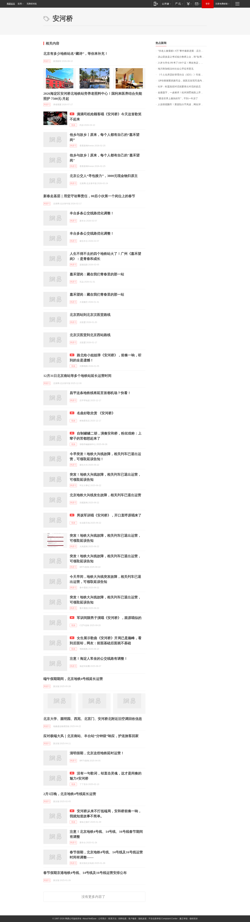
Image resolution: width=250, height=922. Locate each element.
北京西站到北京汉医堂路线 (90, 315)
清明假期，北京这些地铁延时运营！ (97, 753)
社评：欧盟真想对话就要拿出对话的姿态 (179, 86)
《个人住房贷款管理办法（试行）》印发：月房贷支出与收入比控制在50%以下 (182, 74)
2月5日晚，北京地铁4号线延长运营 (69, 794)
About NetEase (89, 918)
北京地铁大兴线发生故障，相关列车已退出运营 (105, 495)
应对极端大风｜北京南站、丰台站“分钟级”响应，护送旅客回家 (91, 736)
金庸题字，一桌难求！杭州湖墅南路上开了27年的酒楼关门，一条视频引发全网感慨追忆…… (182, 92)
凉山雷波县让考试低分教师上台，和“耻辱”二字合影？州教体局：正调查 (182, 57)
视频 (73, 125)
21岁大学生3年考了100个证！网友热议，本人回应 (182, 63)
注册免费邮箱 (221, 4)
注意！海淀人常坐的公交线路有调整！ (99, 658)
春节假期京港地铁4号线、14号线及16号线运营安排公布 (85, 873)
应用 (20, 4)
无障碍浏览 (32, 4)
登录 (208, 4)
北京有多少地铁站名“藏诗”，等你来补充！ (75, 53)
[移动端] (155, 3)
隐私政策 (142, 918)
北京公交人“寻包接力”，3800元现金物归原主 (104, 176)
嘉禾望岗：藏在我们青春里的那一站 (97, 274)
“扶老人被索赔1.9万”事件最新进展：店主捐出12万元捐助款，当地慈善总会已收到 (182, 51)
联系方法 (112, 918)
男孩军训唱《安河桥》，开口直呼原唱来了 (109, 515)
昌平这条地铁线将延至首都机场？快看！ (100, 393)
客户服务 (132, 918)
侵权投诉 (193, 918)
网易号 (47, 61)
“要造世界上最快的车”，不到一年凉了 (178, 98)
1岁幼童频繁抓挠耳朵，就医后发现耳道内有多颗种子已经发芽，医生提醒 (182, 80)
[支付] (189, 3)
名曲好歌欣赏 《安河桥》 (96, 413)
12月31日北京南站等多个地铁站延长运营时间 (77, 376)
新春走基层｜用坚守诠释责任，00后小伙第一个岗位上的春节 (89, 196)
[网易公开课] (166, 3)
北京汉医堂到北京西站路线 (90, 335)
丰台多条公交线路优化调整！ (92, 213)
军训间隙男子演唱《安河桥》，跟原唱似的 (109, 618)
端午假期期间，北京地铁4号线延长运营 (73, 679)
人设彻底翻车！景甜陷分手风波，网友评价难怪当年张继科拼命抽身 (182, 104)
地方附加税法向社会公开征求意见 (176, 68)
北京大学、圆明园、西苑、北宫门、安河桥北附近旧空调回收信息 (92, 719)
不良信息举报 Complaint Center (163, 918)
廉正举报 (183, 918)
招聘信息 (122, 918)
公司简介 (102, 918)
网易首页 (11, 4)
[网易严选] (178, 3)
